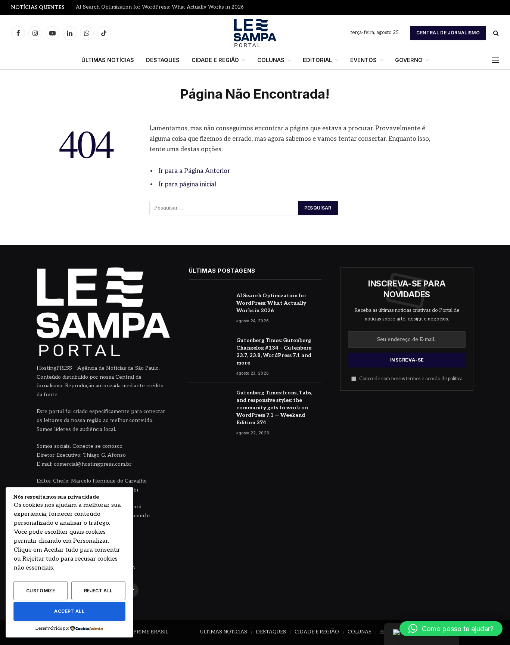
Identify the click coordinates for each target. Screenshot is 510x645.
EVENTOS (363, 60)
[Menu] (495, 60)
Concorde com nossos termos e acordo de (410, 379)
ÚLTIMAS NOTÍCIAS (107, 60)
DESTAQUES (163, 60)
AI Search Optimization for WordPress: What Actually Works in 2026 (160, 7)
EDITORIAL (317, 60)
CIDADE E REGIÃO (215, 60)
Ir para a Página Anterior (194, 171)
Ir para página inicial (187, 184)
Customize (40, 590)
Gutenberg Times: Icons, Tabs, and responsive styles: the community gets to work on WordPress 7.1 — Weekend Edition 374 (274, 408)
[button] (451, 628)
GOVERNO (409, 60)
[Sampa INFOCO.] (255, 33)
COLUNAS (270, 60)
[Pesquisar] (495, 33)
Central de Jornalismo (448, 32)
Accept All (69, 611)
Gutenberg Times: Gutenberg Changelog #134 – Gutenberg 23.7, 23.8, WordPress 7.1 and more (274, 351)
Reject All (98, 590)
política (455, 379)
